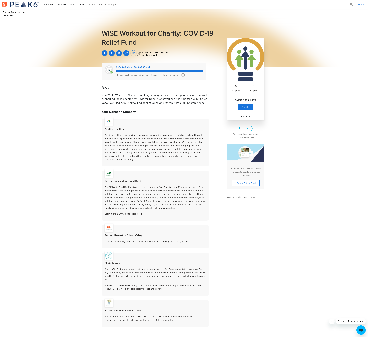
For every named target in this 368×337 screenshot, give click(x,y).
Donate (62, 4)
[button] (126, 53)
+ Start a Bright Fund (245, 183)
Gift (72, 4)
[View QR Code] (133, 53)
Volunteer (49, 4)
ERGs (81, 4)
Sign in (361, 4)
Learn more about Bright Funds (241, 196)
